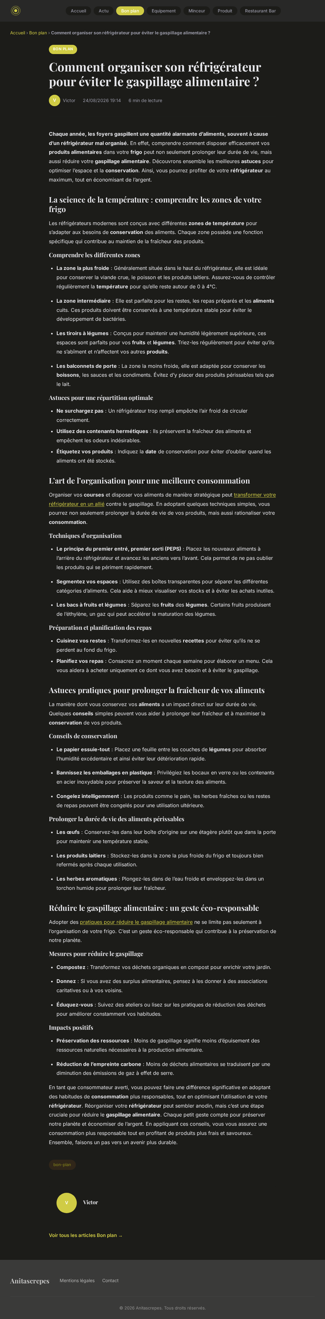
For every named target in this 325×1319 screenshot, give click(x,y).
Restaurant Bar (260, 10)
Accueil (78, 10)
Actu (104, 10)
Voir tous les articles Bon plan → (86, 1235)
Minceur (197, 10)
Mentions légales (77, 1280)
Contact (110, 1280)
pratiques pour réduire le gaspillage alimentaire (136, 922)
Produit (225, 10)
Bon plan (130, 10)
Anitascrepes (30, 1280)
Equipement (164, 10)
